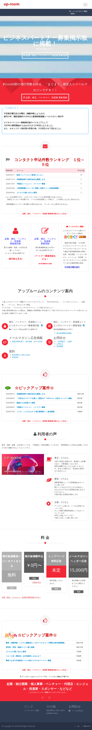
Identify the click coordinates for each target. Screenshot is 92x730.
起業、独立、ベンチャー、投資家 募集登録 (47, 91)
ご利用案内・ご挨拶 (64, 335)
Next (49, 691)
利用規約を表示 (52, 707)
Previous (43, 691)
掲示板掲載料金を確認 (45, 257)
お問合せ (60, 338)
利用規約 (15, 351)
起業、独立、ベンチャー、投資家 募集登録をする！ (21, 591)
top (78, 720)
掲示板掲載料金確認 (64, 327)
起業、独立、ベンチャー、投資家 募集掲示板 (46, 49)
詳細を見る (36, 576)
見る (11, 582)
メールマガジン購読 (31, 704)
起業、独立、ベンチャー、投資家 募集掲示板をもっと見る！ (45, 207)
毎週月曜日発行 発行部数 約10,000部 (27, 335)
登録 (34, 572)
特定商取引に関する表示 (21, 349)
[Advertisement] (59, 272)
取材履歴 (60, 340)
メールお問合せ (77, 704)
